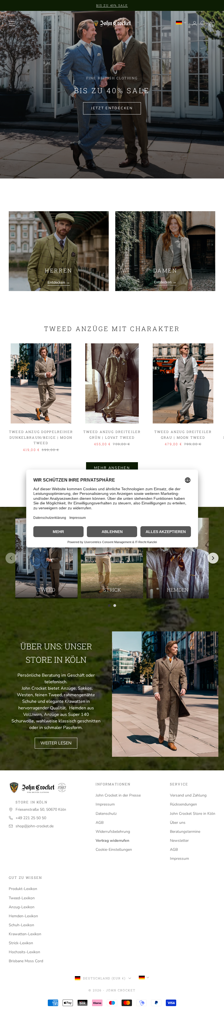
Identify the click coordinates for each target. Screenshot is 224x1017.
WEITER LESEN (56, 743)
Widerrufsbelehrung (113, 831)
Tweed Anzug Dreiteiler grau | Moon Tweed (183, 434)
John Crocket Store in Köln (192, 813)
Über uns (177, 822)
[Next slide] (213, 558)
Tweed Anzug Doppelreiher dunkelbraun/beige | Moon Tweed (41, 437)
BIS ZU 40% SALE (112, 5)
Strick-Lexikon (21, 943)
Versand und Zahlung (188, 795)
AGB (100, 822)
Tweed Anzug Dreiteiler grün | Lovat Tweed (112, 434)
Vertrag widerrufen (112, 840)
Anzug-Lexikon (21, 907)
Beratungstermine (185, 831)
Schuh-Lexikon (21, 925)
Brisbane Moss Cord (26, 961)
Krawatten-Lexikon (25, 934)
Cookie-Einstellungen (114, 849)
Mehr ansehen (112, 467)
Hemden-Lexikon (23, 916)
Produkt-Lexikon (23, 888)
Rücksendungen (183, 804)
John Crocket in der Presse (118, 795)
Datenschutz (106, 813)
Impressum (105, 804)
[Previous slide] (10, 558)
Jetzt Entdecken (112, 108)
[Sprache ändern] (181, 23)
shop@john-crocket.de (35, 826)
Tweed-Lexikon (22, 898)
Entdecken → (59, 282)
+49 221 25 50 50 (31, 818)
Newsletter (179, 840)
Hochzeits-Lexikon (24, 952)
